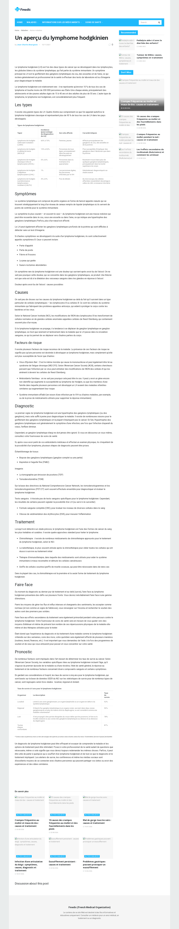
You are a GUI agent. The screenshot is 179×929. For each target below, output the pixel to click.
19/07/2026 (88, 826)
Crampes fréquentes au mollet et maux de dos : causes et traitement (27, 823)
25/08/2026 (20, 829)
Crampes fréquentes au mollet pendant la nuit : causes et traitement (148, 137)
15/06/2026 (88, 871)
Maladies (31, 22)
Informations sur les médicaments (61, 22)
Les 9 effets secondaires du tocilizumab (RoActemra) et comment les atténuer (150, 152)
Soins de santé (93, 22)
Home (20, 22)
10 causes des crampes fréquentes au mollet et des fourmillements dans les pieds (63, 824)
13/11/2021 (46, 45)
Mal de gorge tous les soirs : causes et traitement (97, 821)
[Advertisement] (116, 9)
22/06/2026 (54, 868)
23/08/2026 (142, 158)
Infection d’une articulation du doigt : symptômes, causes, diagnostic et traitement (29, 866)
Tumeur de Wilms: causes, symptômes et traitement (150, 56)
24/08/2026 (142, 143)
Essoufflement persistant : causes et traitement (62, 863)
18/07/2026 (20, 874)
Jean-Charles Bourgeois (27, 45)
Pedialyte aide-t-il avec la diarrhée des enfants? (149, 41)
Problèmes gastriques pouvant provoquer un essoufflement (94, 864)
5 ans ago (142, 46)
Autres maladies (36, 30)
